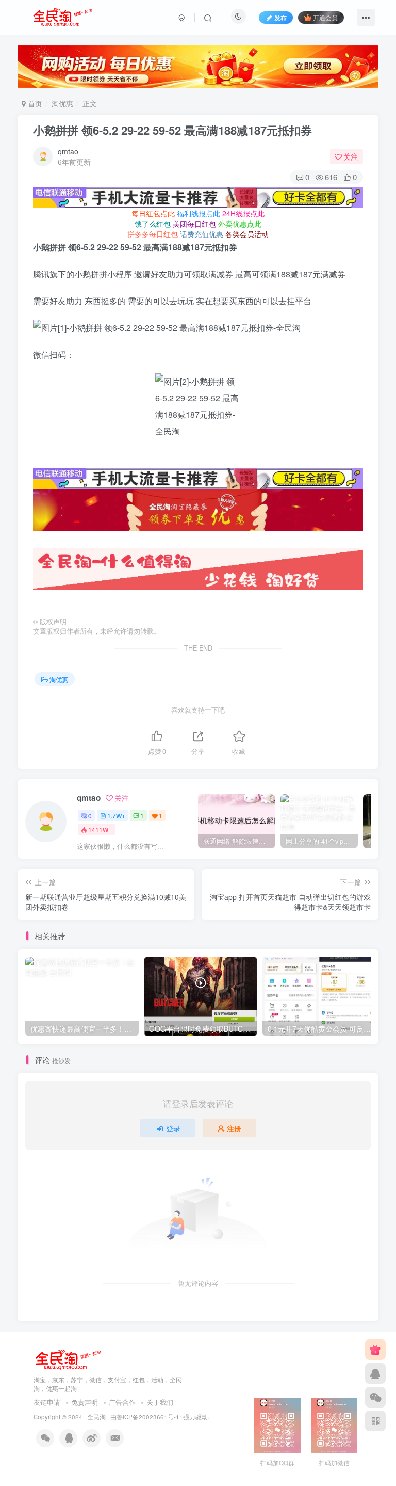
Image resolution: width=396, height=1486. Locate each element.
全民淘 (96, 1417)
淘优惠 (62, 103)
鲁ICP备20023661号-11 (150, 1417)
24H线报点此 (243, 213)
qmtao (68, 151)
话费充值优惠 (201, 234)
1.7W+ (116, 815)
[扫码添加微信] (375, 1397)
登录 (173, 1128)
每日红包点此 (153, 213)
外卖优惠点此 (239, 223)
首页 (34, 103)
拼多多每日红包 (152, 234)
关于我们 (159, 1402)
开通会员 (325, 17)
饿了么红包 (153, 223)
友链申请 (47, 1402)
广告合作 (122, 1402)
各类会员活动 (247, 234)
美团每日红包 (194, 223)
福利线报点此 (198, 213)
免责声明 (84, 1402)
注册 (234, 1128)
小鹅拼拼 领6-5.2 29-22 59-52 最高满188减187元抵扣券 (172, 130)
